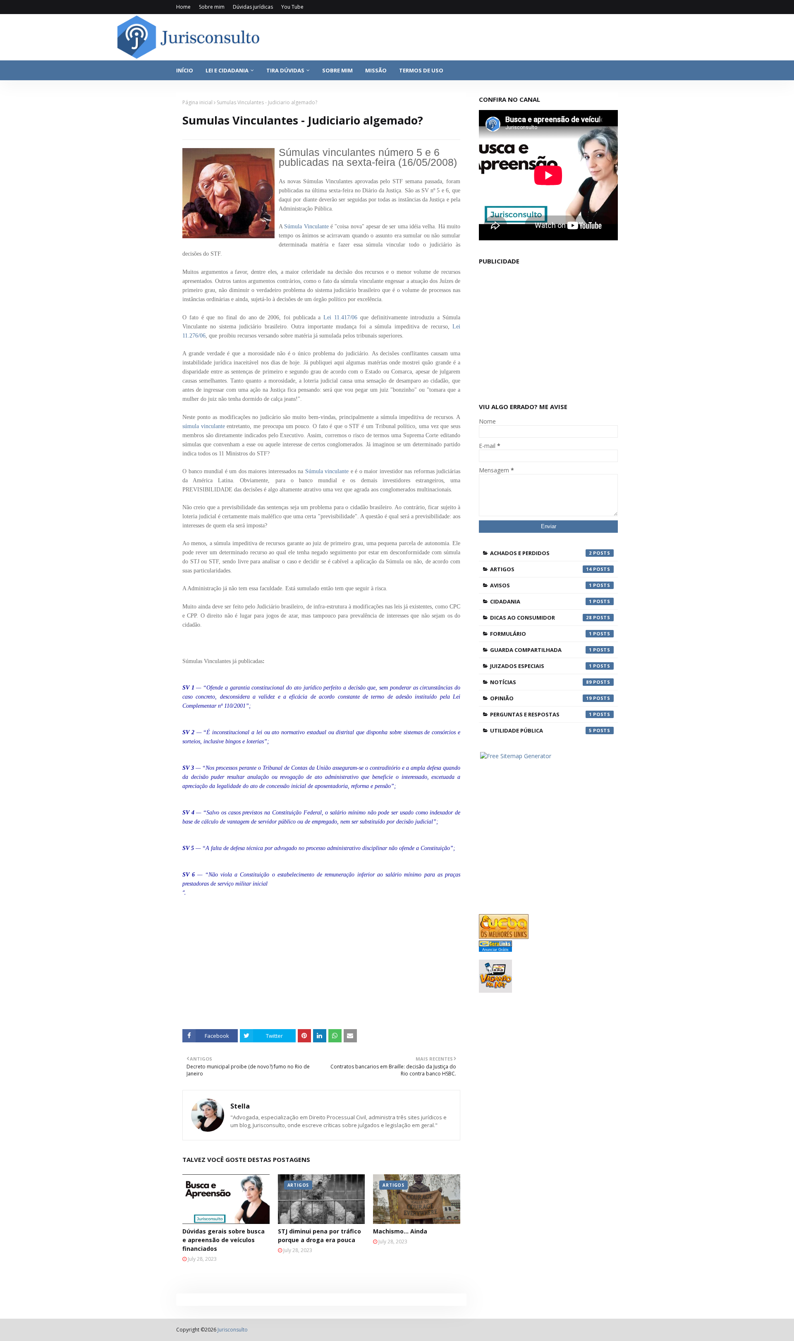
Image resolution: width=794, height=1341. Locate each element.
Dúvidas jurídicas (253, 6)
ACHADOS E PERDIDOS (541, 553)
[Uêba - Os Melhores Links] (504, 937)
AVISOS (541, 585)
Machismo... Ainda (400, 1231)
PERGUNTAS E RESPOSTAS (541, 714)
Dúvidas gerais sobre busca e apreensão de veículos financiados (223, 1239)
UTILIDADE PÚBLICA (541, 730)
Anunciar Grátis (495, 950)
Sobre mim (212, 6)
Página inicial (197, 102)
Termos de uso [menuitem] (421, 70)
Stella (240, 1106)
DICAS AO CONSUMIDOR (541, 617)
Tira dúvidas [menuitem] (285, 70)
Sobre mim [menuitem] (337, 70)
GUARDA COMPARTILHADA (541, 650)
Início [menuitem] (184, 70)
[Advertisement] (327, 963)
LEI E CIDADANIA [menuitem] (227, 70)
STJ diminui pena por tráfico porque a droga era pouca (319, 1235)
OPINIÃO (541, 698)
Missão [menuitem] (376, 70)
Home (183, 6)
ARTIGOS (541, 569)
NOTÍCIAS (541, 682)
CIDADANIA (541, 601)
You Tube (292, 6)
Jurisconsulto (233, 1329)
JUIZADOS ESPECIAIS (541, 666)
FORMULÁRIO (541, 633)
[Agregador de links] (495, 944)
